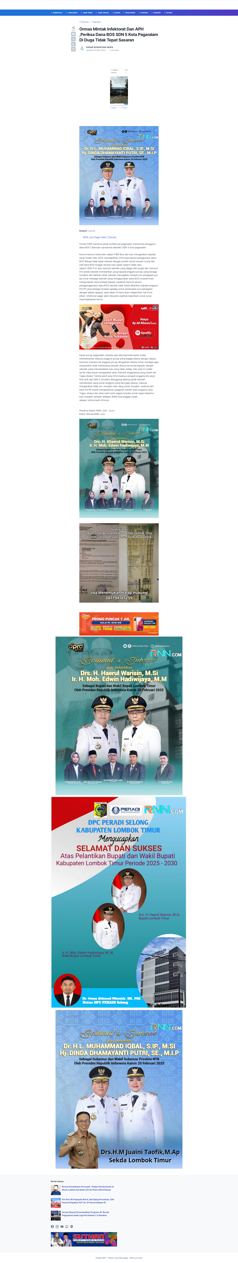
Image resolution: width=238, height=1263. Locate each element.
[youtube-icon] (61, 1226)
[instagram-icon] (57, 1226)
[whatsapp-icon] (66, 1226)
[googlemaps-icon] (71, 1226)
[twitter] (73, 39)
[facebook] (73, 34)
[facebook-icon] (52, 1226)
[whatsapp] (73, 44)
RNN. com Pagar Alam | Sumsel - (100, 237)
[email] (73, 49)
